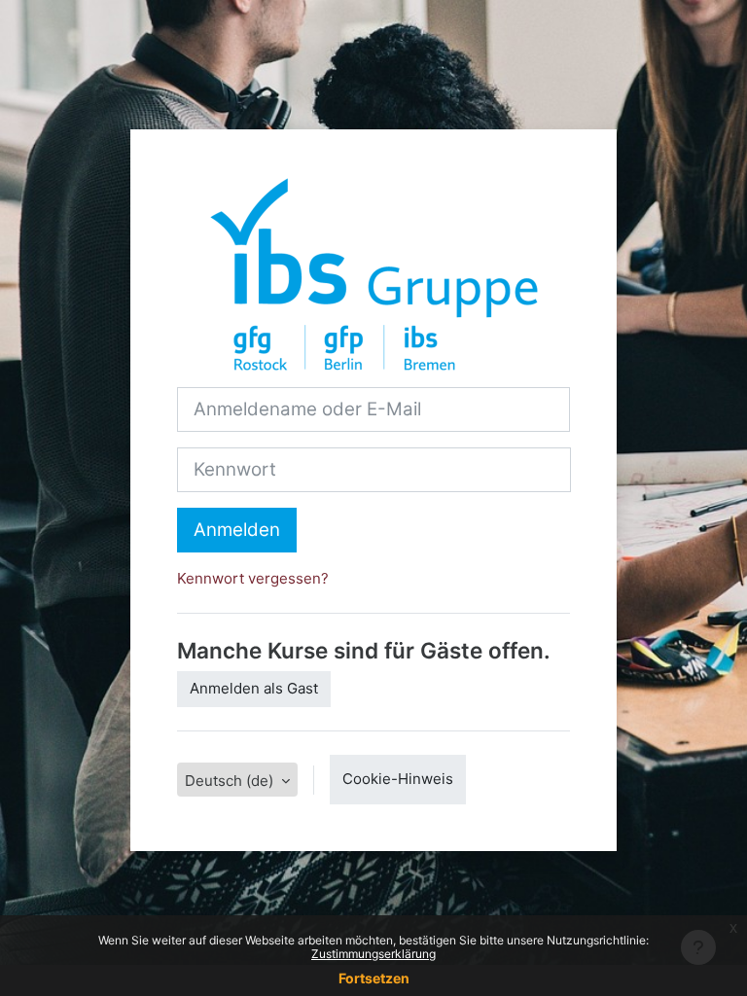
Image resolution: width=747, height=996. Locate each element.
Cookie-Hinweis (397, 778)
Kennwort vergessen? (253, 578)
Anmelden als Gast (254, 688)
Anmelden (237, 529)
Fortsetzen (373, 978)
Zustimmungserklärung (373, 953)
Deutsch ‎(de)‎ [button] (231, 780)
